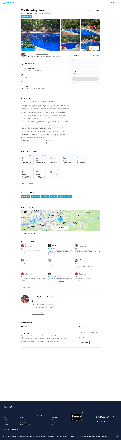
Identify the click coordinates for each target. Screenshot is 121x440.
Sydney (53, 415)
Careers (5, 415)
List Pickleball (23, 419)
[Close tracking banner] (117, 436)
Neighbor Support (40, 415)
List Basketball (23, 422)
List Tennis (22, 417)
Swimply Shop (7, 417)
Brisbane (54, 419)
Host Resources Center (25, 424)
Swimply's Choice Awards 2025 (11, 429)
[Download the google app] (76, 419)
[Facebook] (97, 421)
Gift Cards (6, 422)
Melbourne (54, 417)
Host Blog (6, 427)
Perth (53, 424)
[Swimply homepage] (32, 2)
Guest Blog (6, 424)
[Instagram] (105, 421)
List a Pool (22, 415)
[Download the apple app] (76, 415)
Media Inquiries (7, 419)
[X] (101, 421)
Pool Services (7, 431)
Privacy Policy (103, 436)
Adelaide (54, 422)
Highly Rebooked (27, 16)
